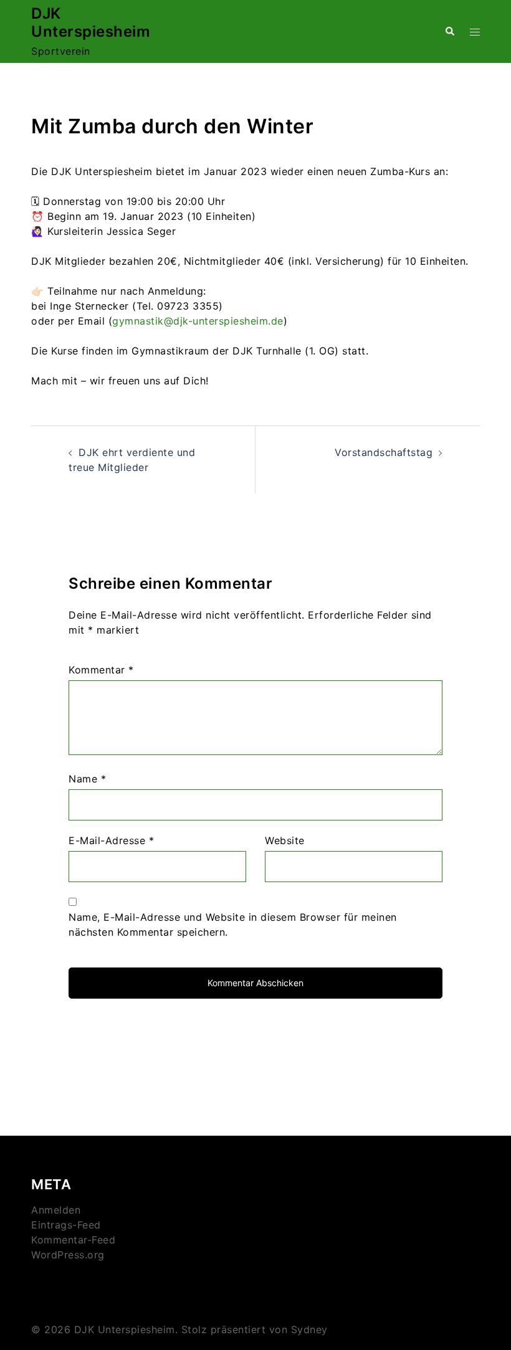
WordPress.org (68, 1254)
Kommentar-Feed (73, 1240)
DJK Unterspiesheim (90, 22)
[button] (449, 31)
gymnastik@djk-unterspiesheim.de (198, 321)
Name (87, 778)
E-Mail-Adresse (111, 840)
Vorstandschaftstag (383, 452)
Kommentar (101, 669)
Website (285, 840)
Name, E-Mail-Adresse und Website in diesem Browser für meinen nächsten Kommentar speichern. (233, 924)
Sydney (309, 1329)
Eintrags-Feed (66, 1225)
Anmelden (55, 1210)
